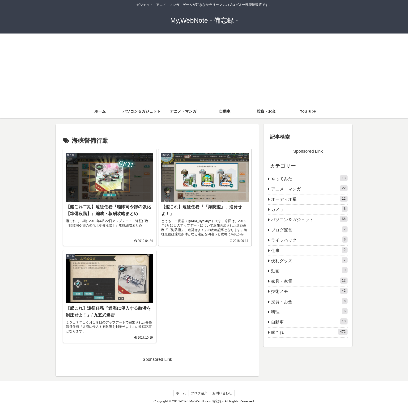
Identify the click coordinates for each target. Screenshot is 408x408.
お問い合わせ (222, 393)
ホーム (181, 393)
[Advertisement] (204, 69)
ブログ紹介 (199, 393)
